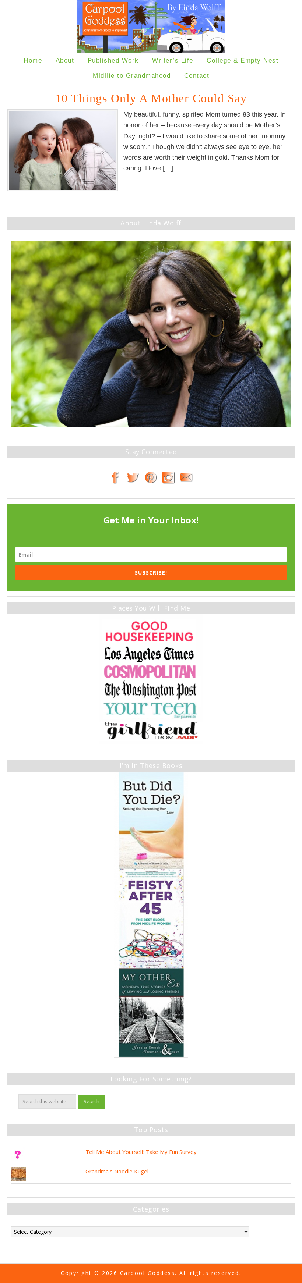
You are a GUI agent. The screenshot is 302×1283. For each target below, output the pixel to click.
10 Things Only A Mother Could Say (151, 98)
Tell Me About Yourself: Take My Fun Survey (141, 1151)
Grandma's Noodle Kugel (116, 1171)
